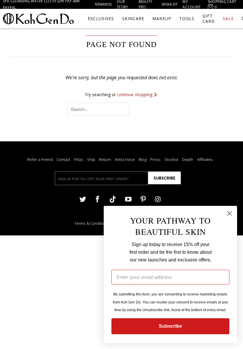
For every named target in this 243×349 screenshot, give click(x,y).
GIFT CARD (208, 18)
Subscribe (164, 178)
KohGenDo (38, 18)
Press (155, 159)
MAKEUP (161, 18)
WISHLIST (170, 4)
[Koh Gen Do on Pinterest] (143, 199)
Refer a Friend (40, 159)
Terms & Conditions (91, 223)
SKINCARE (133, 18)
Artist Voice (125, 159)
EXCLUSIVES (101, 18)
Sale (228, 18)
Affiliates (205, 159)
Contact (63, 159)
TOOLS (187, 18)
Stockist (171, 159)
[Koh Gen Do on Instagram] (158, 199)
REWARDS (103, 4)
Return (105, 159)
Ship (91, 159)
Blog (142, 159)
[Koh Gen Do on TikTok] (112, 199)
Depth (187, 159)
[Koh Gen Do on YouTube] (128, 199)
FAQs (78, 159)
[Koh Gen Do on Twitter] (82, 199)
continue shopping (135, 94)
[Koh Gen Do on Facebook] (97, 199)
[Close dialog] (229, 213)
